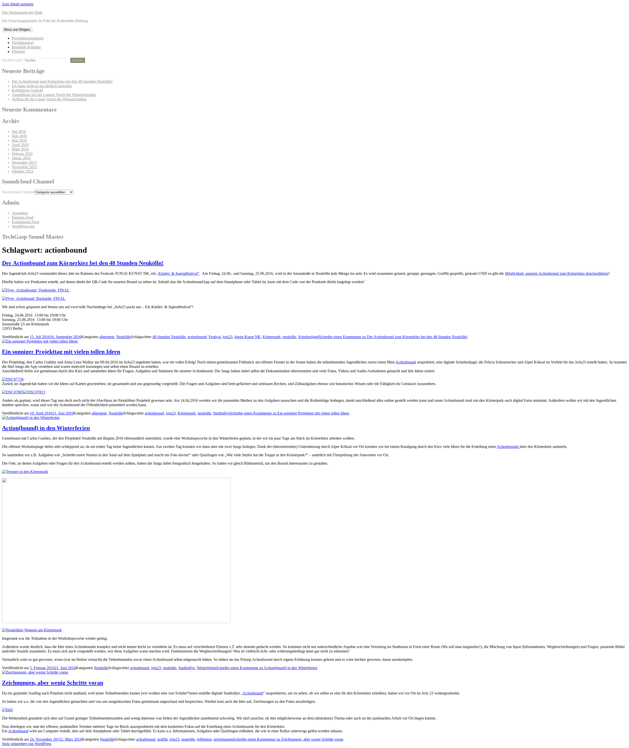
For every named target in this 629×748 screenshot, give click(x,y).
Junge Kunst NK (247, 337)
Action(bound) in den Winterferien (46, 428)
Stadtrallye (221, 413)
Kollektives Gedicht (27, 90)
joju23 (227, 337)
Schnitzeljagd (308, 337)
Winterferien (206, 668)
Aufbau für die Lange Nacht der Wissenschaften (49, 99)
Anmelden (20, 213)
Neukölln (123, 337)
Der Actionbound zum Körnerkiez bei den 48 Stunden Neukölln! (62, 81)
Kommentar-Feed (25, 222)
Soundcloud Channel (18, 192)
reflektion (204, 739)
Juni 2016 (19, 136)
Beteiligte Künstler (26, 47)
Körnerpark (272, 337)
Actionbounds (508, 446)
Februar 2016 (22, 154)
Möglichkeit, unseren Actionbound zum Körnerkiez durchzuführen (556, 273)
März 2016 (20, 149)
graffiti (162, 739)
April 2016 (20, 145)
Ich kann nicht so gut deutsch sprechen (42, 86)
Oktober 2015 (22, 171)
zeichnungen (223, 739)
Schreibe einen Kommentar (393, 337)
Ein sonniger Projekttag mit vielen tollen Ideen (61, 351)
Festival (215, 337)
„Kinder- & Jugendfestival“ (178, 273)
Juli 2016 (19, 131)
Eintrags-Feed (22, 217)
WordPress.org (23, 226)
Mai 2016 (19, 140)
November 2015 (24, 167)
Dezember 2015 (24, 162)
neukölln (289, 337)
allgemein (106, 337)
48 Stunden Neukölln (169, 337)
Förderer (18, 51)
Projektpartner (23, 43)
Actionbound (406, 362)
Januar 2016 (21, 158)
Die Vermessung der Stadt (22, 12)
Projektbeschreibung (27, 38)
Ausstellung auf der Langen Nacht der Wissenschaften (54, 95)
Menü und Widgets (17, 29)
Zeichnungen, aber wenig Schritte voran (52, 682)
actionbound (197, 337)
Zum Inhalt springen (17, 4)
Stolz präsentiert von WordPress (26, 744)
